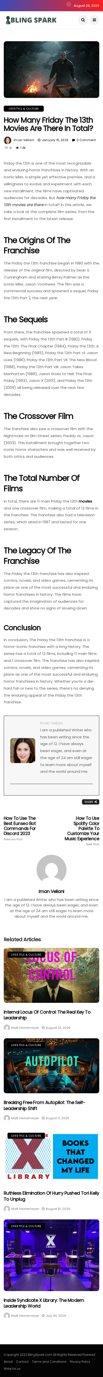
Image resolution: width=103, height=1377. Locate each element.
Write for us (12, 1369)
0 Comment (86, 140)
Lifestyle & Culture (24, 109)
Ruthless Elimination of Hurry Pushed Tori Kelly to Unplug (51, 1196)
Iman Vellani (24, 140)
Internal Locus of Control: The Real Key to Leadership (47, 1015)
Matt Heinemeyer (25, 1027)
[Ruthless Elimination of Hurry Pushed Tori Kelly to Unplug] (51, 1156)
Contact (22, 1362)
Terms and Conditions (49, 1362)
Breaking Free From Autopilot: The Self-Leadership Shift (44, 1105)
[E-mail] (13, 792)
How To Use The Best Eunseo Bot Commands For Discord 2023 (20, 828)
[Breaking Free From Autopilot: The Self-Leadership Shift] (51, 1065)
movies (85, 501)
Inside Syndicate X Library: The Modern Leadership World (44, 1303)
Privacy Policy (80, 1362)
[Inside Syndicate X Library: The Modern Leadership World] (51, 1255)
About (8, 1362)
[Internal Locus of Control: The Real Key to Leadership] (51, 975)
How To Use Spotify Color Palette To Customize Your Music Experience (82, 831)
